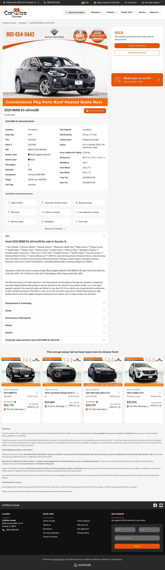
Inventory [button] (95, 12)
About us (47, 525)
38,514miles (73, 396)
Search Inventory (76, 12)
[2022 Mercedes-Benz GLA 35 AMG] (103, 371)
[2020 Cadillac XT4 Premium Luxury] (144, 371)
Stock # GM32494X (11, 390)
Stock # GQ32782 (133, 390)
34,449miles (155, 396)
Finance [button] (110, 12)
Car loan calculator (51, 533)
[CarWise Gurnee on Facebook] (154, 505)
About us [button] (154, 12)
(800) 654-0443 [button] (53, 2)
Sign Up (137, 546)
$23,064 (50, 402)
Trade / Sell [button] (126, 12)
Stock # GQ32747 (51, 390)
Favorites (132, 2)
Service (142, 12)
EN (86, 2)
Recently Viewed (152, 2)
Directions (47, 529)
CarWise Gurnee (9, 23)
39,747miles (32, 396)
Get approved (83, 529)
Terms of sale (49, 521)
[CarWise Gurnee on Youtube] (160, 505)
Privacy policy (83, 533)
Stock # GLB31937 (92, 390)
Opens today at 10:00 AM (108, 2)
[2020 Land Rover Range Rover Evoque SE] (62, 371)
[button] (22, 2)
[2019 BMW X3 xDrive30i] (21, 371)
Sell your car (82, 525)
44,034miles (114, 396)
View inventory (83, 521)
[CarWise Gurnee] (15, 12)
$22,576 (132, 402)
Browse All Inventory (137, 46)
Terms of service (50, 537)
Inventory (23, 23)
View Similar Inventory (137, 53)
